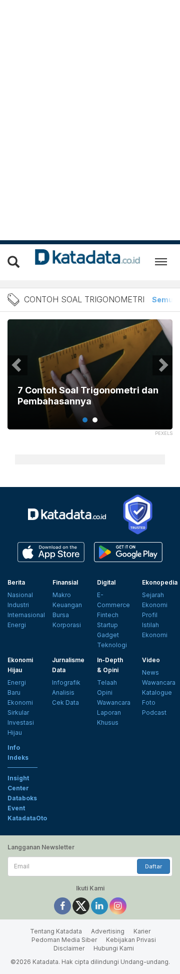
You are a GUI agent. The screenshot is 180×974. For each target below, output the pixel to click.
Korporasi (66, 625)
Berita (16, 582)
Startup (107, 625)
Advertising (107, 931)
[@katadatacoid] (118, 905)
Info (14, 747)
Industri (18, 605)
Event (16, 808)
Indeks (18, 757)
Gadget (108, 635)
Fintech (107, 615)
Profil (150, 615)
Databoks (22, 798)
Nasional (20, 595)
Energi (17, 625)
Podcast (154, 712)
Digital (106, 582)
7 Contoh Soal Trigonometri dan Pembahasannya (88, 395)
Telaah (107, 682)
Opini (104, 692)
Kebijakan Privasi (131, 939)
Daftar (153, 866)
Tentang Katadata (56, 931)
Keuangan (67, 605)
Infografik (66, 682)
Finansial (65, 582)
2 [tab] (95, 419)
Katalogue (157, 692)
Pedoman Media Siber (64, 939)
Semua (165, 299)
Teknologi (112, 645)
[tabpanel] (90, 380)
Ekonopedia (160, 582)
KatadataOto (27, 818)
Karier (142, 931)
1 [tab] (85, 419)
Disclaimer (69, 948)
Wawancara (113, 702)
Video (151, 660)
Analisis (63, 692)
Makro (61, 595)
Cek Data (65, 702)
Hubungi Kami (114, 948)
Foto (149, 702)
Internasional (26, 615)
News (150, 672)
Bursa (60, 615)
